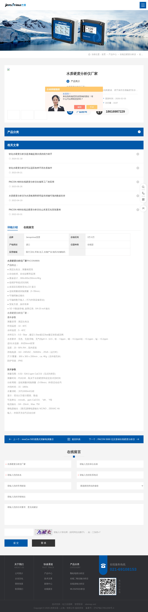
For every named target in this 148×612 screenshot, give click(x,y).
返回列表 (76, 439)
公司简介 (19, 573)
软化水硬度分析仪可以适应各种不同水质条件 (30, 168)
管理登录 (79, 604)
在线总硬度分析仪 (128, 54)
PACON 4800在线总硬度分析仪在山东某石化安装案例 (35, 209)
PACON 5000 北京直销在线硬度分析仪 (116, 439)
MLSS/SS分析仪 (77, 589)
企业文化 (19, 578)
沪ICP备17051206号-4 (104, 608)
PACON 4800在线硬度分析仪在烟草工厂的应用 (31, 182)
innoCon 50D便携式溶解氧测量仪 (38, 439)
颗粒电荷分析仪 (77, 573)
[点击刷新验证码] (43, 532)
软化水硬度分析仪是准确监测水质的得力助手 (30, 154)
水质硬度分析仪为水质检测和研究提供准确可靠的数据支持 (37, 195)
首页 (104, 54)
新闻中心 (48, 584)
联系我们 (19, 589)
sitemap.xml (90, 604)
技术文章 (48, 578)
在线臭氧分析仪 (77, 584)
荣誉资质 (19, 584)
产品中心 (113, 54)
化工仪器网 (67, 604)
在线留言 (29, 227)
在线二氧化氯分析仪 (79, 578)
